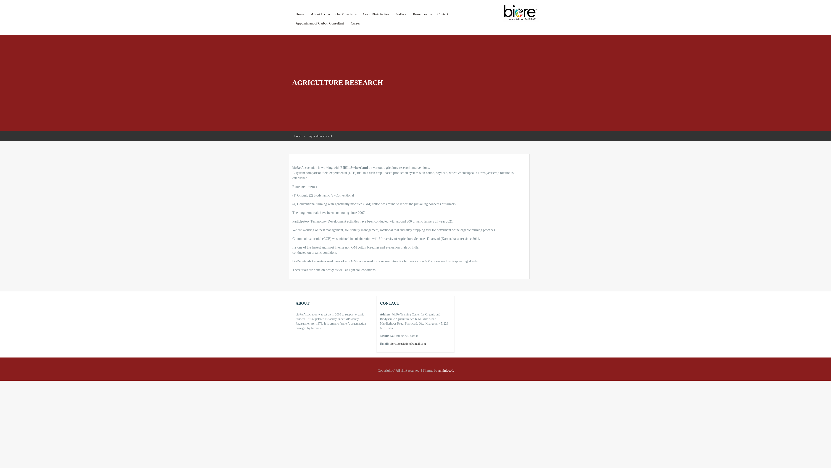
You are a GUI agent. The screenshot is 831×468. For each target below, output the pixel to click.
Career (355, 23)
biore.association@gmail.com (408, 343)
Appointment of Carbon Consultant (320, 23)
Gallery (401, 14)
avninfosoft (446, 370)
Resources (420, 14)
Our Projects (344, 14)
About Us (318, 14)
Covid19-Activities (376, 14)
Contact (442, 14)
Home (300, 14)
